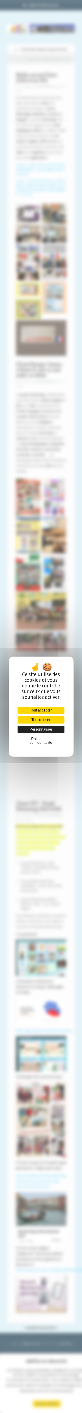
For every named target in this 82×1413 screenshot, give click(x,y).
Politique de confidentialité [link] (41, 740)
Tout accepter (41, 710)
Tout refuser (40, 720)
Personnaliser (41, 729)
